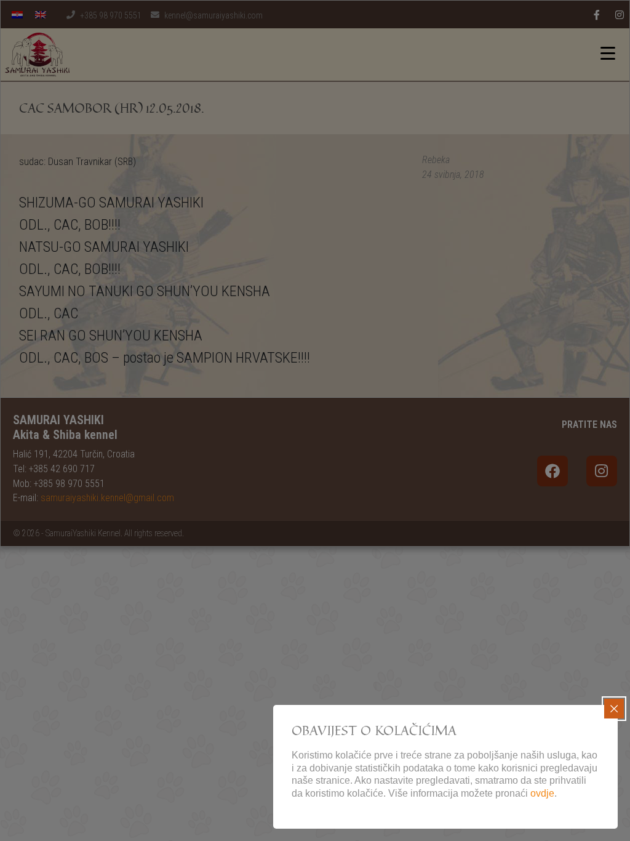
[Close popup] (614, 708)
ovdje (542, 793)
